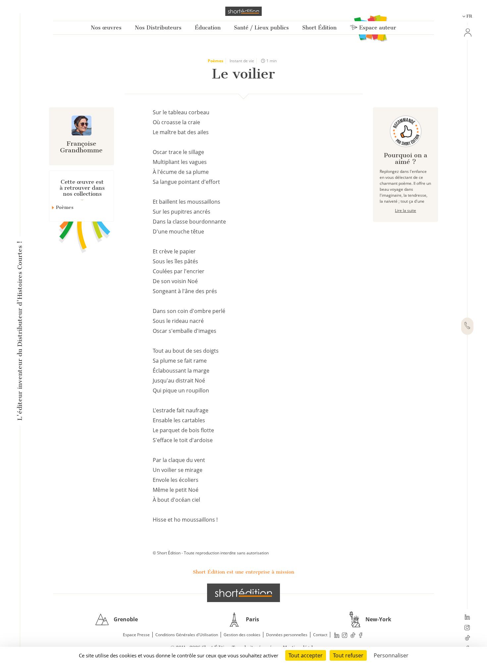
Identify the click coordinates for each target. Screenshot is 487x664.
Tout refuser (348, 655)
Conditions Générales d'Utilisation (186, 635)
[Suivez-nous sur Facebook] (360, 635)
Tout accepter (306, 655)
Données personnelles (286, 635)
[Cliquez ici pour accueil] (243, 593)
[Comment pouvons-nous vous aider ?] (467, 326)
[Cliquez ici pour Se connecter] (467, 32)
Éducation (208, 28)
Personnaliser (391, 655)
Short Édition (319, 28)
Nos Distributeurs (158, 28)
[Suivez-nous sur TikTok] (467, 638)
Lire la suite (405, 210)
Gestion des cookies (242, 635)
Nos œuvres (106, 28)
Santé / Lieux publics (261, 28)
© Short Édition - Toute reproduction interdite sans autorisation (211, 553)
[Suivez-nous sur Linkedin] (467, 617)
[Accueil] (243, 11)
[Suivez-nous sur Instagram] (467, 628)
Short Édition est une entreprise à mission (243, 572)
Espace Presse (136, 635)
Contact (320, 635)
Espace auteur (376, 28)
